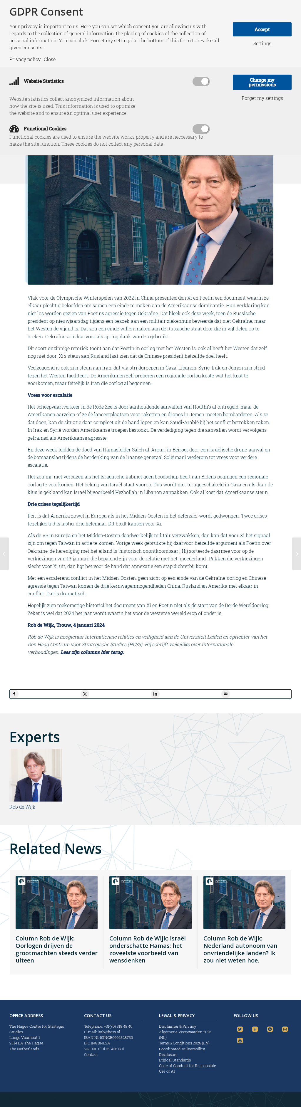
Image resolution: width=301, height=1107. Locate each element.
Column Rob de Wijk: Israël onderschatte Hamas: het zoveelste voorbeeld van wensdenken (147, 949)
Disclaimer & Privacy (177, 1026)
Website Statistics (43, 81)
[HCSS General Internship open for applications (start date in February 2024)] (296, 553)
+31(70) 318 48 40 (118, 1026)
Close (50, 59)
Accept (262, 29)
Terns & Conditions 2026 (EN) (184, 1043)
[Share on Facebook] (14, 694)
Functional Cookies (44, 128)
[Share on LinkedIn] (155, 694)
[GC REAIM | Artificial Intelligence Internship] (4, 553)
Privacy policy (25, 59)
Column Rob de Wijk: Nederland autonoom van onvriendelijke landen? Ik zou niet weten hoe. (240, 949)
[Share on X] (85, 694)
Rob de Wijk (22, 807)
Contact (91, 1054)
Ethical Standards (175, 1060)
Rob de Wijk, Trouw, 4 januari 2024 (66, 625)
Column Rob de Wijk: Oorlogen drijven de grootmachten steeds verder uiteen (57, 949)
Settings (262, 43)
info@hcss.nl (109, 1031)
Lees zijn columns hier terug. (92, 652)
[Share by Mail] (225, 694)
